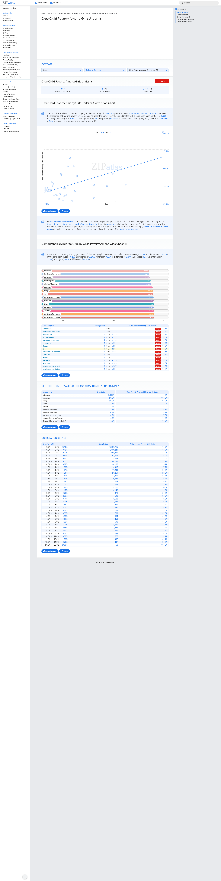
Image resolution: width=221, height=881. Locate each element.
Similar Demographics (184, 17)
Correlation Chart (182, 15)
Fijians (45, 357)
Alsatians (46, 363)
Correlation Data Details (184, 21)
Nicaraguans (47, 334)
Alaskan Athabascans (51, 340)
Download (163, 128)
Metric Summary (182, 12)
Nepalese (46, 360)
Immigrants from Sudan (51, 352)
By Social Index (8, 28)
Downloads (57, 3)
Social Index (52, 13)
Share (66, 211)
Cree (86, 13)
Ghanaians (47, 343)
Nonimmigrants (48, 337)
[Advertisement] (73, 39)
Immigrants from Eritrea (51, 369)
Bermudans (47, 329)
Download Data (51, 211)
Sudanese (46, 355)
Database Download (9, 8)
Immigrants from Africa (51, 332)
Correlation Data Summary (185, 19)
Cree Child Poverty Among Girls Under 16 (104, 13)
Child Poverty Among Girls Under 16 (70, 13)
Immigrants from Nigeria (51, 366)
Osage (45, 346)
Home (43, 13)
